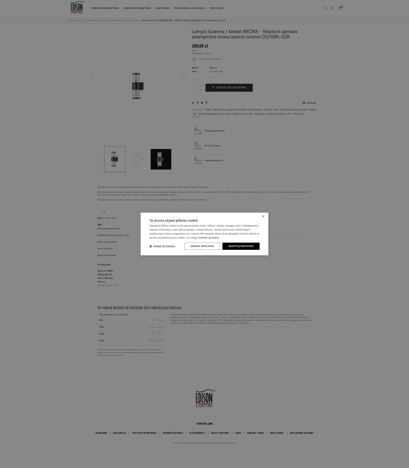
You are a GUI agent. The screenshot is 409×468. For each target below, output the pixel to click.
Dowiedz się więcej (208, 237)
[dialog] (204, 234)
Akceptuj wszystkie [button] (241, 246)
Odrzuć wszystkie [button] (202, 246)
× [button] (263, 216)
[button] (162, 246)
